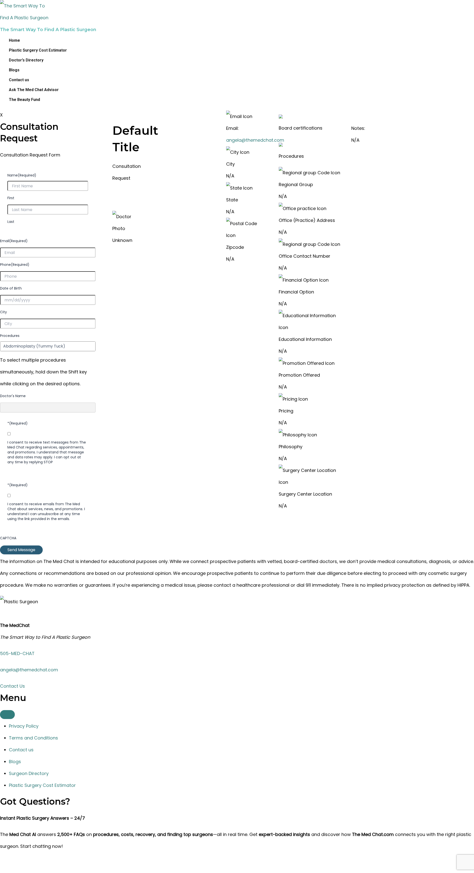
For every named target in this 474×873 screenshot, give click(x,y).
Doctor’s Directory (26, 60)
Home (14, 40)
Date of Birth (11, 288)
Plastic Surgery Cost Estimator (38, 50)
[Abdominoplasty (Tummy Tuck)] (48, 346)
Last (10, 221)
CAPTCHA (8, 538)
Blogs (14, 70)
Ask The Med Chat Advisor (34, 89)
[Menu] (7, 714)
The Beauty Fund (24, 99)
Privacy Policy (24, 726)
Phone (14, 264)
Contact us (19, 80)
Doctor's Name (13, 395)
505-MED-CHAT (17, 653)
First (10, 197)
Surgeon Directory (29, 773)
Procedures (10, 335)
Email (14, 240)
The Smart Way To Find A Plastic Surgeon (48, 29)
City (3, 312)
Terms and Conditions (33, 738)
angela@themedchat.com (255, 140)
